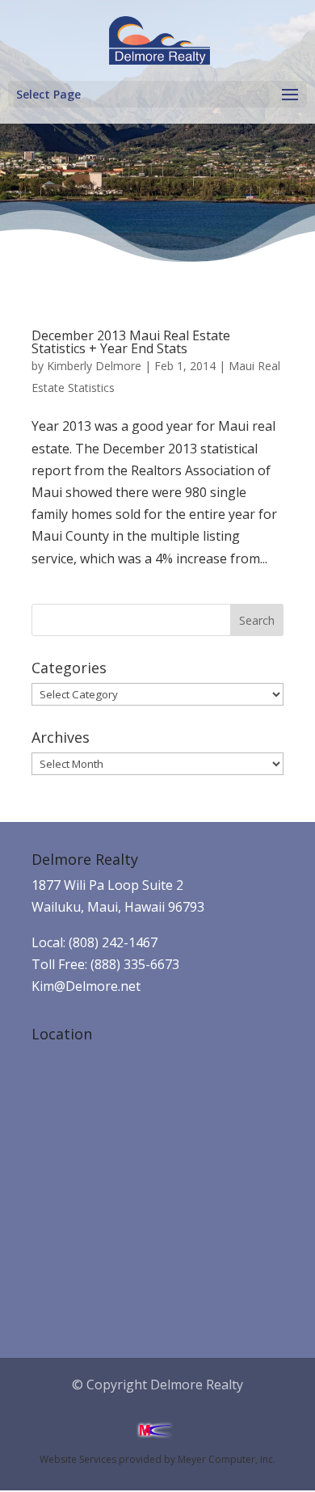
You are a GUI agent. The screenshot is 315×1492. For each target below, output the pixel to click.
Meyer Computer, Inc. (226, 1459)
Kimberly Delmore (94, 365)
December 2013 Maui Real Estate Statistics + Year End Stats (131, 342)
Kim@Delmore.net (86, 986)
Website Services (78, 1459)
